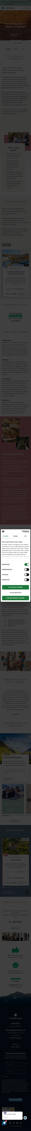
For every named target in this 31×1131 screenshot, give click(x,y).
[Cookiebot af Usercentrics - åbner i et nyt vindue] (22, 531)
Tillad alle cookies (15, 587)
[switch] (26, 569)
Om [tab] (25, 536)
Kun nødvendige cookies (15, 598)
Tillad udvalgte (15, 592)
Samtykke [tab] (5, 536)
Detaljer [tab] (15, 536)
